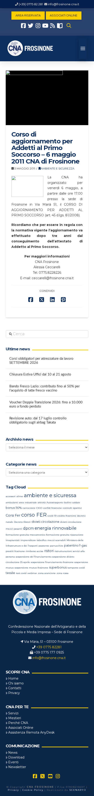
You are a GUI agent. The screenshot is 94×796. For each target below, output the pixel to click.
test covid (21, 573)
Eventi (13, 762)
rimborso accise (34, 551)
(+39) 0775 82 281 (31, 4)
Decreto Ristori (22, 521)
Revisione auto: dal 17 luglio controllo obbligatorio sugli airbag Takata (38, 420)
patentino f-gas (75, 545)
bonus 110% (14, 507)
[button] (68, 25)
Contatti (14, 688)
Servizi (13, 713)
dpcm (28, 528)
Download (16, 757)
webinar (32, 573)
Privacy (14, 693)
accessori (11, 496)
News (12, 752)
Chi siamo (16, 683)
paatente (44, 545)
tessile (10, 573)
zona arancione (47, 573)
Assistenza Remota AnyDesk (31, 732)
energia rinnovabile (55, 528)
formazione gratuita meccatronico (25, 534)
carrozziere (29, 508)
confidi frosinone (52, 508)
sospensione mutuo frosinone (31, 567)
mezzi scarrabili (56, 540)
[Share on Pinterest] (63, 300)
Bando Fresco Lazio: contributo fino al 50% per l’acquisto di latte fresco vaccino (44, 388)
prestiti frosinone (15, 551)
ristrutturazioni (63, 551)
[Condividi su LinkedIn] (52, 300)
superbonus (58, 567)
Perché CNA (18, 723)
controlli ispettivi (72, 508)
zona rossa (62, 573)
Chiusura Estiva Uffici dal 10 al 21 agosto (40, 374)
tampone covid (76, 567)
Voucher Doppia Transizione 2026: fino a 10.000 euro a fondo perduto (46, 404)
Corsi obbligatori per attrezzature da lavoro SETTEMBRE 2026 (41, 361)
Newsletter (17, 767)
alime (19, 496)
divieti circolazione (45, 521)
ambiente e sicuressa (50, 495)
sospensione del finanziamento (33, 556)
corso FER (34, 515)
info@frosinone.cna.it (63, 4)
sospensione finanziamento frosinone (52, 562)
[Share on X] (42, 300)
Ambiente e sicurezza (57, 168)
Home (13, 678)
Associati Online (20, 728)
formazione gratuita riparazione (64, 534)
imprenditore (28, 540)
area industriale (28, 502)
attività (42, 502)
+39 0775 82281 (49, 647)
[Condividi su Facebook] (31, 300)
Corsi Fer (13, 515)
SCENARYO (77, 789)
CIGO (39, 508)
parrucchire (56, 545)
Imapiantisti (13, 540)
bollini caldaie (72, 502)
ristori (49, 551)
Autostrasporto (55, 502)
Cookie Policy (32, 789)
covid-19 (51, 515)
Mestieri (14, 718)
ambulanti (12, 502)
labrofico (42, 540)
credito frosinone (66, 515)
